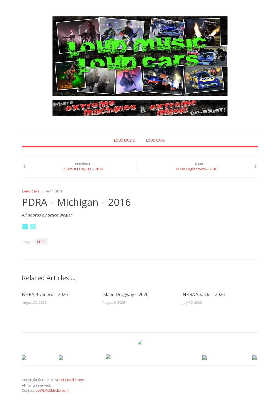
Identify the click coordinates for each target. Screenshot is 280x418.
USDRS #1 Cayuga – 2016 (82, 168)
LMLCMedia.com (71, 380)
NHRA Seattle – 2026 (204, 294)
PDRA (41, 241)
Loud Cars (155, 140)
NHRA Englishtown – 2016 (196, 168)
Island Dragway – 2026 (125, 294)
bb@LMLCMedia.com (52, 390)
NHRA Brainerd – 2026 (45, 294)
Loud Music (124, 140)
